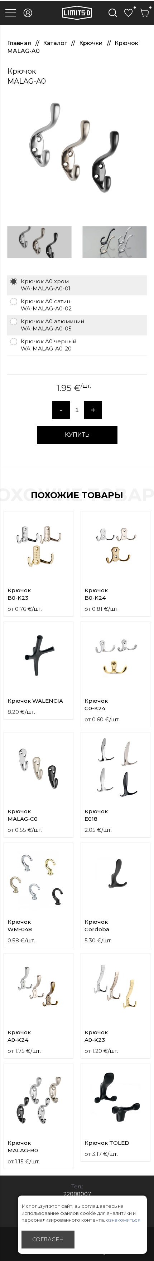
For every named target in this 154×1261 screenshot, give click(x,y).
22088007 (77, 1194)
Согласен (48, 1239)
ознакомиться (123, 1220)
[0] (128, 13)
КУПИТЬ (77, 434)
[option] (77, 152)
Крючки (91, 43)
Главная (20, 43)
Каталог (55, 43)
